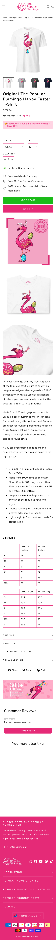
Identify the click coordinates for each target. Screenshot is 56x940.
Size (30, 141)
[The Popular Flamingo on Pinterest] (46, 861)
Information (12, 872)
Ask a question (13, 660)
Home (5, 18)
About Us (9, 643)
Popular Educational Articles (27, 889)
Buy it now (28, 208)
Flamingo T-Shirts (15, 18)
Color (7, 141)
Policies (9, 906)
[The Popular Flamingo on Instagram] (30, 861)
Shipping (8, 635)
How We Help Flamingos (19, 652)
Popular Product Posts (21, 898)
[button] (28, 731)
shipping (26, 115)
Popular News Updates (21, 880)
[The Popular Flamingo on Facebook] (35, 861)
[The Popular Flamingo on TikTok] (51, 861)
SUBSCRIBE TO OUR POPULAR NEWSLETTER (23, 823)
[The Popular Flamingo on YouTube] (41, 861)
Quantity (9, 154)
